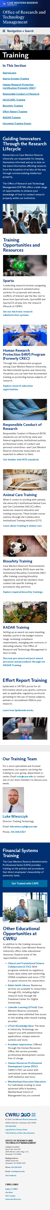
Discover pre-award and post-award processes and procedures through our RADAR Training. (24, 662)
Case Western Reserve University (24, 1119)
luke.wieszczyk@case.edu (23, 826)
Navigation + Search (17, 31)
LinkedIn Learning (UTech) (22, 1007)
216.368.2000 (10, 1126)
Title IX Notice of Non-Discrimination (20, 1133)
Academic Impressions (20, 1044)
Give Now (9, 1192)
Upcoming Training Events (17, 123)
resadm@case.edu (18, 1171)
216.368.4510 (16, 1167)
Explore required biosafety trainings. (23, 591)
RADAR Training (12, 117)
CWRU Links (11, 1184)
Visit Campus (10, 1196)
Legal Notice (10, 1129)
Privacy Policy (22, 1129)
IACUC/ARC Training (14, 99)
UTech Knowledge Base (20, 1025)
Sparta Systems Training (16, 78)
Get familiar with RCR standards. (21, 459)
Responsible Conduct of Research (21, 93)
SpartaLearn (9, 72)
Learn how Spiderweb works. (18, 710)
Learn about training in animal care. (22, 525)
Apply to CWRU (11, 1189)
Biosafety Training (13, 105)
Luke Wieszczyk (15, 816)
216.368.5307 (18, 831)
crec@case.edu (25, 776)
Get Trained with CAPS (25, 883)
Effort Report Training (15, 111)
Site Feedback (10, 1175)
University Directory (13, 1199)
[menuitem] (22, 73)
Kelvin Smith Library (19, 985)
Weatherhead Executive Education (27, 1081)
